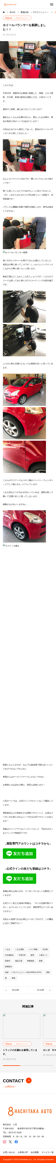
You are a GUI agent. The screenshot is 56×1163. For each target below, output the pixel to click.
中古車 (45, 949)
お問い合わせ (9, 1152)
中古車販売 (9, 955)
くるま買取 (19, 949)
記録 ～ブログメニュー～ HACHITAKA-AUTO (23, 972)
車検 (13, 978)
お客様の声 (23, 1152)
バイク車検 (33, 949)
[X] (10, 1142)
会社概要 (35, 1152)
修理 (32, 955)
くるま (7, 949)
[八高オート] (10, 4)
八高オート (43, 955)
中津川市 (22, 955)
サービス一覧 (48, 1152)
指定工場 (18, 961)
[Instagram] (4, 1142)
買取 (48, 972)
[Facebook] (16, 1142)
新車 (41, 961)
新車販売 (8, 967)
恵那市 (7, 961)
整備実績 (30, 961)
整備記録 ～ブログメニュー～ (17, 18)
